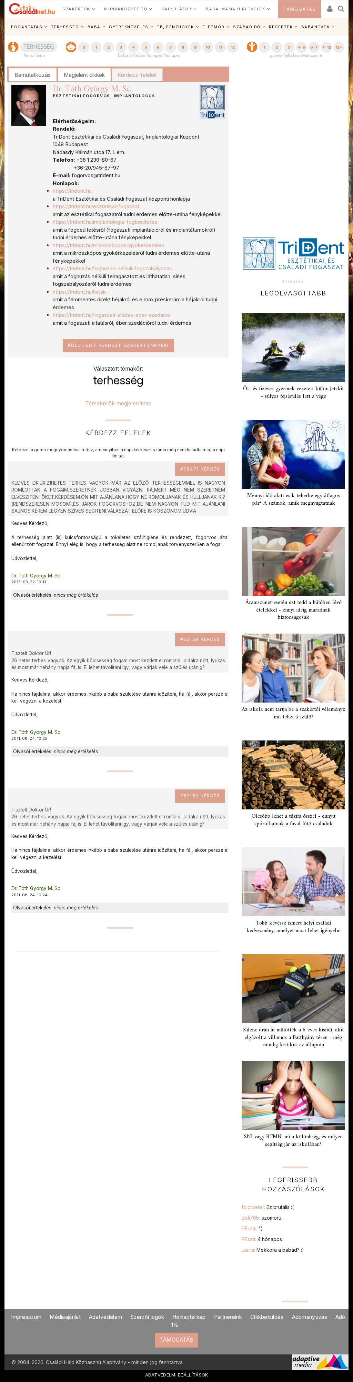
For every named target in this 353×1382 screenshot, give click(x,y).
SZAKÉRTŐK (76, 9)
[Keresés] (341, 6)
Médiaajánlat (65, 1317)
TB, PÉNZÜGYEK (175, 26)
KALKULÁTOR (177, 9)
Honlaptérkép (189, 1317)
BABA (94, 26)
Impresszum (26, 1317)
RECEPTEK (281, 26)
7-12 (326, 47)
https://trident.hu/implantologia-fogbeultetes (105, 222)
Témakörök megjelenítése (118, 403)
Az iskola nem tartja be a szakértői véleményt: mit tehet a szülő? (293, 713)
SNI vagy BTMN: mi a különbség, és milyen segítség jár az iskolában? (293, 1140)
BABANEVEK (315, 26)
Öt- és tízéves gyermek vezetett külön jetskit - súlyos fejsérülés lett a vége (293, 392)
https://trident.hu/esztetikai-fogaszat (96, 206)
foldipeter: (268, 1207)
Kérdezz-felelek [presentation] (137, 74)
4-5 (301, 47)
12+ (338, 47)
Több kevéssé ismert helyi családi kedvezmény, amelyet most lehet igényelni (293, 926)
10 (207, 47)
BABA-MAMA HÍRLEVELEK (235, 9)
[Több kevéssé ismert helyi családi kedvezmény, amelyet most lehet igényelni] (293, 881)
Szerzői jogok (147, 1317)
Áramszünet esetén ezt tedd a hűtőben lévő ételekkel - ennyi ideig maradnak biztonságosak (293, 610)
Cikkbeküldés (267, 1317)
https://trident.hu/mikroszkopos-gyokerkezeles (108, 245)
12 (233, 47)
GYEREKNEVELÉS (129, 26)
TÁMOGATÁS (299, 9)
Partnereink (228, 1317)
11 (220, 47)
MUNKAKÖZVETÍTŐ (125, 9)
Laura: (273, 1250)
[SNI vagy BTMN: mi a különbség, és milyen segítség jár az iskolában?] (293, 1095)
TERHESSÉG (65, 26)
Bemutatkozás (32, 74)
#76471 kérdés (200, 469)
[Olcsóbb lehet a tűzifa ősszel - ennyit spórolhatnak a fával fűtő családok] (293, 774)
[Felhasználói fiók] (329, 6)
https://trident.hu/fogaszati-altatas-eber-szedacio (111, 315)
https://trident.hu (72, 191)
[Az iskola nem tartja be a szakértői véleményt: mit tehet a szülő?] (293, 668)
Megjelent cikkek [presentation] (84, 74)
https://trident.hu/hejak (79, 292)
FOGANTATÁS (26, 26)
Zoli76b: (263, 1218)
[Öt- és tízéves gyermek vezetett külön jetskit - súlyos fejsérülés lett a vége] (293, 347)
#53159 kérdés (200, 639)
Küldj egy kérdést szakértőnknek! (118, 345)
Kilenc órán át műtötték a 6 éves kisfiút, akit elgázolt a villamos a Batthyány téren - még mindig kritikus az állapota (293, 1037)
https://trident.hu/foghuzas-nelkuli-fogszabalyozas (112, 268)
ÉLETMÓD (213, 26)
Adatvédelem (105, 1317)
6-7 (314, 47)
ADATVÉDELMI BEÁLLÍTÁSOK (176, 1375)
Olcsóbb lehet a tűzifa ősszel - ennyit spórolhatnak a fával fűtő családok (293, 819)
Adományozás (309, 1317)
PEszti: (252, 1228)
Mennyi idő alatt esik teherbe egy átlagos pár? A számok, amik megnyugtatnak (293, 499)
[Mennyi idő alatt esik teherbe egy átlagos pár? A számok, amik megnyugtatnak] (293, 454)
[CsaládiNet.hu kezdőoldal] (32, 9)
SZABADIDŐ (247, 26)
